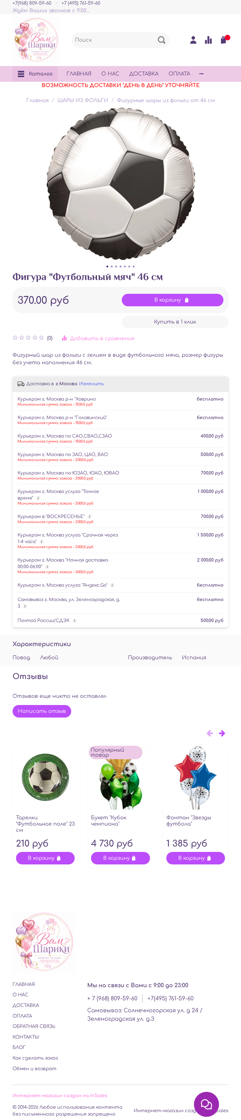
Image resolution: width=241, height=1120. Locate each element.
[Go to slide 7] (134, 266)
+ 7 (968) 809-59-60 (112, 998)
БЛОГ (19, 1047)
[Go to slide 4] (120, 266)
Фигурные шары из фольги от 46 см (166, 100)
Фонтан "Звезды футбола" (188, 821)
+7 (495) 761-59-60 (81, 3)
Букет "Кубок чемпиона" (108, 821)
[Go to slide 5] (125, 266)
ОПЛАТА (179, 74)
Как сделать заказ (35, 1057)
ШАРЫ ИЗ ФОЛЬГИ (82, 100)
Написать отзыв (42, 711)
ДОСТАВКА (143, 74)
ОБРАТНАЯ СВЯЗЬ (34, 1026)
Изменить (91, 383)
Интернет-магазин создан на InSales (181, 1110)
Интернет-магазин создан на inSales (60, 1095)
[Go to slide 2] (112, 266)
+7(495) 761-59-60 (170, 998)
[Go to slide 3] (116, 266)
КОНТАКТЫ (26, 1037)
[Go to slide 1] (107, 266)
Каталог (40, 74)
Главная (37, 100)
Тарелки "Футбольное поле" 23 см (45, 824)
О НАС (110, 74)
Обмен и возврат (34, 1068)
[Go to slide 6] (129, 266)
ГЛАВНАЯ (79, 74)
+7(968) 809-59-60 (32, 3)
